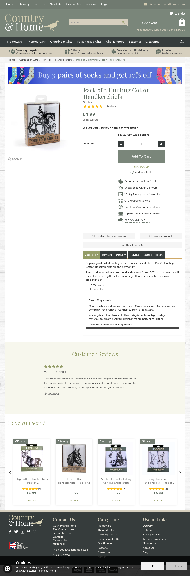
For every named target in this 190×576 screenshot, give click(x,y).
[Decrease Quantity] (121, 144)
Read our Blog (22, 531)
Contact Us (73, 4)
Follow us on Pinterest (28, 531)
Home (10, 4)
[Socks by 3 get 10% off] (95, 75)
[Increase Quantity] (161, 144)
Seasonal (103, 547)
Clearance (104, 552)
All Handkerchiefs (132, 245)
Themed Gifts (106, 530)
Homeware (104, 525)
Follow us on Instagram (34, 531)
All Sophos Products (161, 236)
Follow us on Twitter (16, 531)
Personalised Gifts (108, 539)
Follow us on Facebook (10, 531)
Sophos (87, 102)
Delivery (121, 254)
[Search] (123, 22)
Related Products (153, 254)
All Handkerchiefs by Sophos (109, 236)
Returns (134, 254)
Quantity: (88, 143)
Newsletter (149, 543)
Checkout (149, 23)
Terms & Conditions (154, 539)
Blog (145, 552)
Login (104, 4)
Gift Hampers (106, 543)
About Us (148, 547)
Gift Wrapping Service (137, 200)
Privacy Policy (151, 534)
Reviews (91, 4)
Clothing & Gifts (107, 534)
